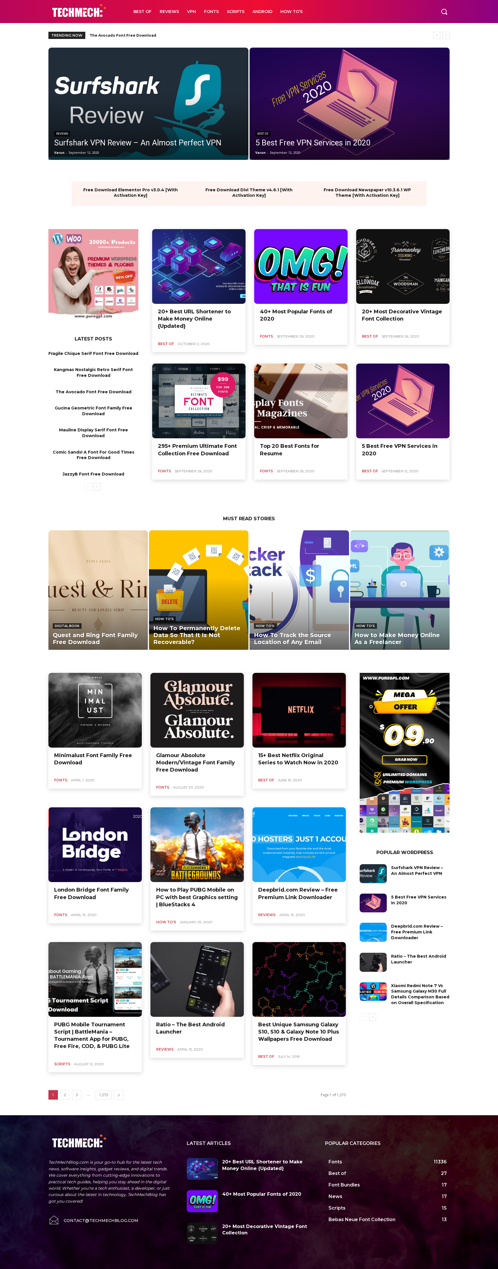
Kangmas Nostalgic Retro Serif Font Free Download (93, 372)
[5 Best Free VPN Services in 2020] (350, 104)
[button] (444, 11)
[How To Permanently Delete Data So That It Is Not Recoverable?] (198, 590)
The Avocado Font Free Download (93, 391)
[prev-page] (87, 487)
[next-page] (97, 487)
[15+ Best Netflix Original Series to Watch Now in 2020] (299, 710)
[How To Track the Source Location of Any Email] (299, 590)
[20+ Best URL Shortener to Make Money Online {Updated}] (199, 266)
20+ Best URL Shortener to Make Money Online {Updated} (194, 318)
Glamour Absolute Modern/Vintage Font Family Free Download (195, 762)
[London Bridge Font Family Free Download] (95, 844)
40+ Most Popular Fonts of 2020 (261, 1194)
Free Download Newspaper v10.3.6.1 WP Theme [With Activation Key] (367, 192)
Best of (263, 133)
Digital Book (67, 626)
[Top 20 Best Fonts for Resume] (301, 401)
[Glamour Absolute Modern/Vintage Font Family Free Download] (197, 710)
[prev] (436, 35)
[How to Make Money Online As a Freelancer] (400, 590)
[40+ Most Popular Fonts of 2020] (301, 266)
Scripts (62, 1064)
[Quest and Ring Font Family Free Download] (98, 590)
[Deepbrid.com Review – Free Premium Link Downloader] (299, 844)
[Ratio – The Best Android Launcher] (197, 979)
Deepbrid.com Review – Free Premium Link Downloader (417, 932)
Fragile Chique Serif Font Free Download (93, 353)
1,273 (103, 1094)
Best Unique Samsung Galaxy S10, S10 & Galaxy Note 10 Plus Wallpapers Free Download (298, 1031)
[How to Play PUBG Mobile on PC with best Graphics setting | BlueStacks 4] (197, 844)
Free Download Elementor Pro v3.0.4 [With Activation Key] (130, 192)
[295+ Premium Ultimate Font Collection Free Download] (199, 401)
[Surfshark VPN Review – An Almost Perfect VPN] (148, 104)
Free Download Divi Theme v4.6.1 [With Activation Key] (249, 192)
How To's (164, 619)
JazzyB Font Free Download (93, 474)
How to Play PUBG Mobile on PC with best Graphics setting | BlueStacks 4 (197, 897)
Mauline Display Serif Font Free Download (93, 432)
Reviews (62, 133)
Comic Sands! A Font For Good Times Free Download (93, 455)
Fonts (266, 336)
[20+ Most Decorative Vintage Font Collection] (403, 266)
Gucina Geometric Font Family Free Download (135, 35)
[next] (446, 35)
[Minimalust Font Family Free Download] (95, 710)
